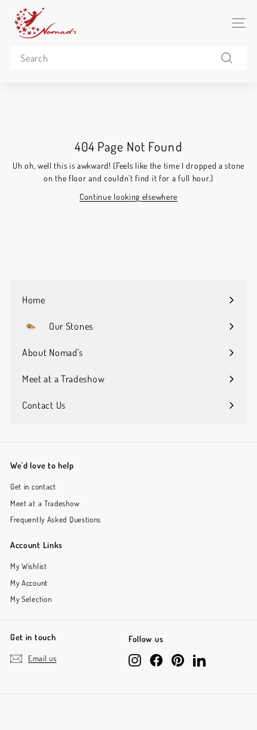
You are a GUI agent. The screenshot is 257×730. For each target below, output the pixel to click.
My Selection (30, 599)
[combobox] (128, 58)
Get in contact (33, 486)
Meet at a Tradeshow (44, 503)
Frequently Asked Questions (55, 519)
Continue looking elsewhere (128, 196)
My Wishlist (28, 566)
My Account (29, 583)
